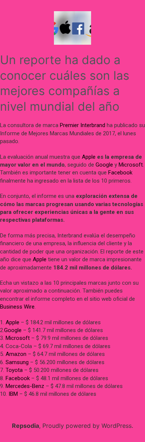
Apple (89, 157)
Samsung (17, 362)
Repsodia (25, 425)
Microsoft (131, 164)
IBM (13, 394)
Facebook (120, 172)
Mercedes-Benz (25, 386)
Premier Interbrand (82, 125)
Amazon (16, 354)
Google (104, 164)
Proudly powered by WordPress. (87, 425)
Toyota (14, 370)
